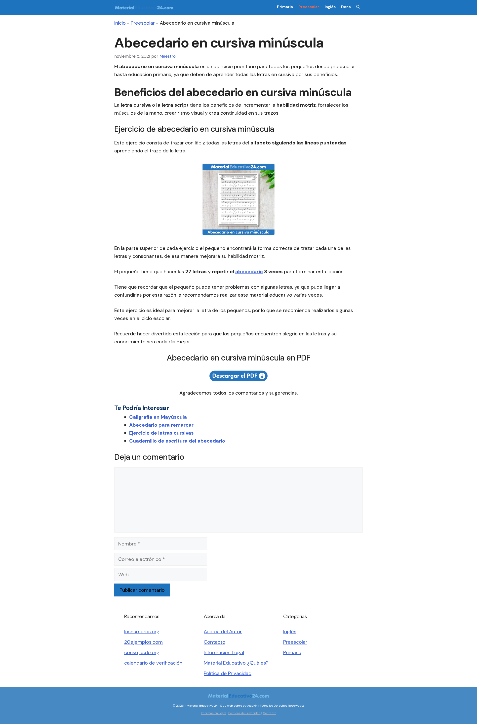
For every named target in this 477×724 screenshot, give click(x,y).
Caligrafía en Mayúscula (158, 417)
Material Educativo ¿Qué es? (236, 663)
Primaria (285, 6)
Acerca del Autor (223, 631)
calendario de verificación (153, 663)
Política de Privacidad (227, 673)
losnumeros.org (141, 631)
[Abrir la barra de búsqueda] (358, 6)
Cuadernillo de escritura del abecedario (177, 441)
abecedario (249, 271)
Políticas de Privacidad (244, 713)
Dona (346, 6)
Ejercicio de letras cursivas (161, 433)
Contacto (214, 642)
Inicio (120, 23)
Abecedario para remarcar (161, 425)
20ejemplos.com (143, 642)
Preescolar (308, 6)
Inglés (330, 6)
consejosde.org (141, 652)
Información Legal (224, 652)
